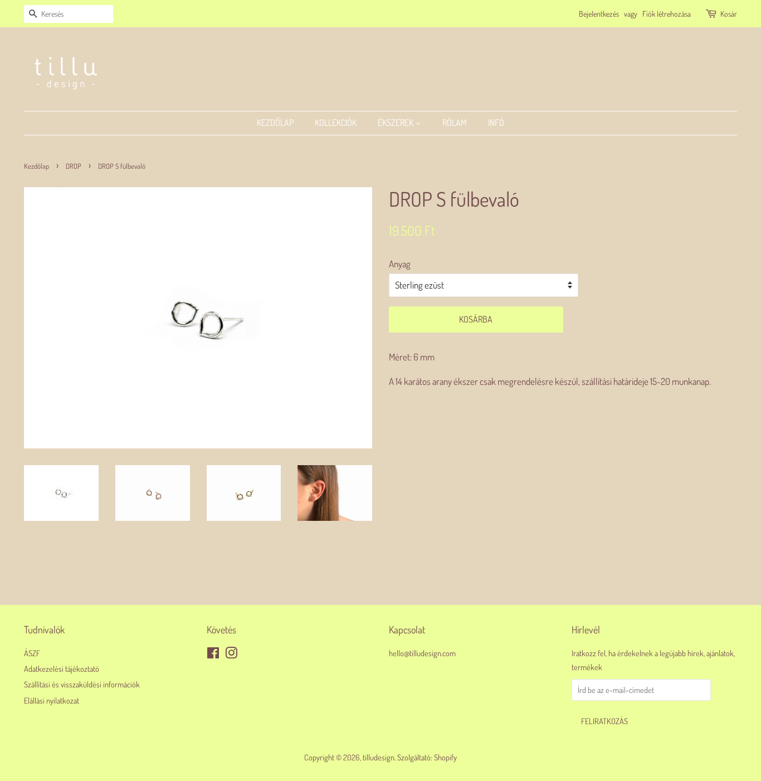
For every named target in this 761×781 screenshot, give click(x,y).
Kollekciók (336, 122)
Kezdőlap (275, 122)
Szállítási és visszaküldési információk (82, 684)
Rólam (454, 122)
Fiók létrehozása (666, 13)
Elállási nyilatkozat (51, 700)
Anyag (400, 264)
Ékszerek (396, 122)
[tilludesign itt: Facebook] (213, 655)
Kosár (728, 13)
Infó (496, 122)
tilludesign (378, 757)
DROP (73, 166)
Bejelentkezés (599, 13)
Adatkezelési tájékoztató (61, 668)
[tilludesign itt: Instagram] (231, 655)
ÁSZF (32, 653)
